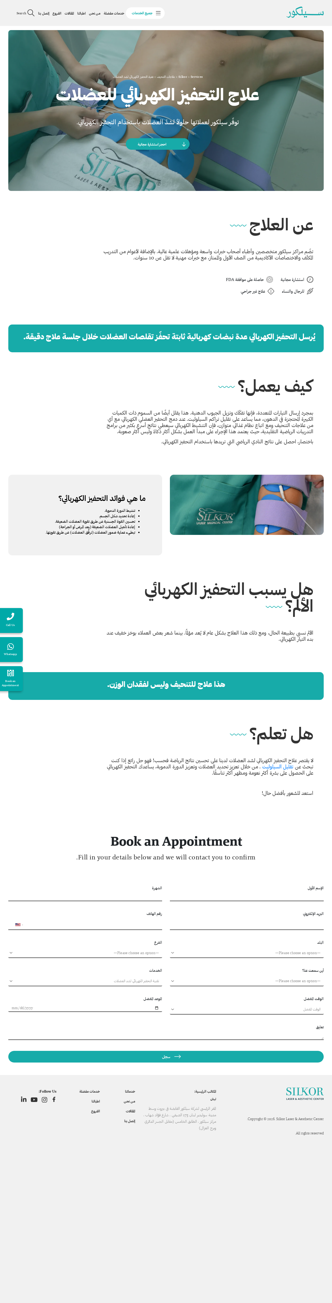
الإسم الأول (316, 888)
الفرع (158, 942)
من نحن (94, 13)
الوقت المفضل (314, 998)
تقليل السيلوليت (277, 766)
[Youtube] (34, 1099)
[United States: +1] (14, 925)
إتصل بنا (43, 13)
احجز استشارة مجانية (152, 144)
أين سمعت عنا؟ (313, 970)
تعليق (320, 1027)
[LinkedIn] (23, 1099)
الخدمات (155, 970)
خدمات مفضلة (114, 13)
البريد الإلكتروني (313, 913)
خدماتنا (130, 1091)
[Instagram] (44, 1099)
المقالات (69, 13)
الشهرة (157, 888)
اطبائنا (81, 13)
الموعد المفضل (152, 998)
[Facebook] (54, 1099)
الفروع (56, 13)
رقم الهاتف (154, 913)
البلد (320, 942)
